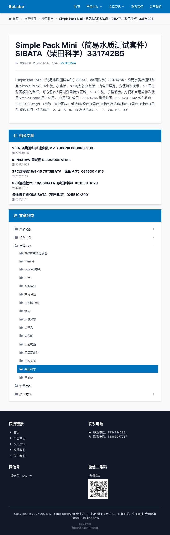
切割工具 (25, 237)
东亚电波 (30, 286)
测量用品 (25, 386)
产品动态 (25, 229)
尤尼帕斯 (30, 344)
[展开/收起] (153, 229)
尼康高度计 (31, 352)
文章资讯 (115, 6)
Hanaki (29, 261)
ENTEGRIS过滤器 (35, 253)
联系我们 (137, 6)
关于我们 (155, 6)
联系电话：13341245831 (110, 432)
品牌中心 (25, 246)
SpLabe (16, 6)
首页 (77, 6)
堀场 (27, 311)
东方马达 (30, 294)
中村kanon (31, 302)
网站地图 (85, 523)
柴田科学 (47, 18)
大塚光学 (30, 319)
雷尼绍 (28, 377)
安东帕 (28, 336)
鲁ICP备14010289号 (85, 528)
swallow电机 (32, 269)
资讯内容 (25, 394)
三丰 (27, 277)
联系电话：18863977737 (110, 436)
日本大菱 (30, 361)
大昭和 (28, 327)
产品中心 (92, 6)
